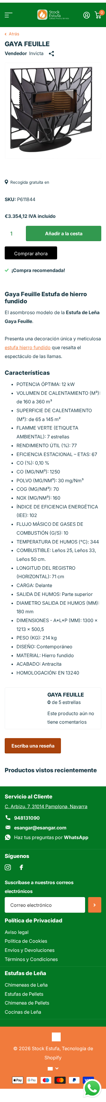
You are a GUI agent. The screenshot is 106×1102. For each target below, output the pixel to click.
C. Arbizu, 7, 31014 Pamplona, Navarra (46, 806)
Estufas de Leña (25, 973)
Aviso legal (17, 932)
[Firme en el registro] (86, 15)
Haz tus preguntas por (51, 837)
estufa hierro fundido (28, 347)
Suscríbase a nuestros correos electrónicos (39, 886)
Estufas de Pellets (24, 994)
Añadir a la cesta (63, 233)
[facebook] (21, 867)
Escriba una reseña (32, 746)
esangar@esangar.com (40, 828)
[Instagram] (8, 867)
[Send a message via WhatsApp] (92, 1088)
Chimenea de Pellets (27, 1003)
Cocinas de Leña (23, 1012)
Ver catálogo (8, 15)
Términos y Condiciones (31, 959)
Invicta (36, 53)
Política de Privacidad (33, 920)
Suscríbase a (94, 905)
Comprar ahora (31, 253)
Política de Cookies (26, 941)
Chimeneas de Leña (26, 985)
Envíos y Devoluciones (29, 950)
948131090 (27, 818)
